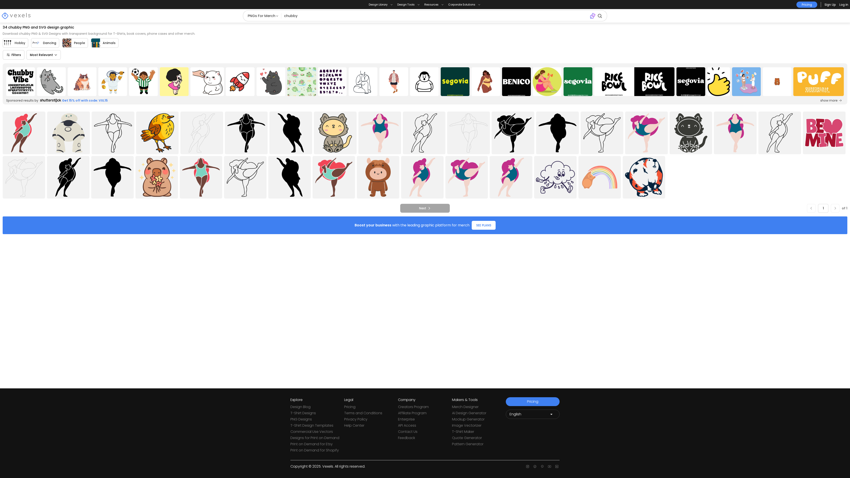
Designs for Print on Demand (314, 437)
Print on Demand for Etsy (311, 444)
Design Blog (300, 406)
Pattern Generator (467, 444)
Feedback (406, 437)
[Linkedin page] (557, 466)
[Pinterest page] (542, 466)
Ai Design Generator (469, 413)
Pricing (349, 406)
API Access (407, 425)
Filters (16, 55)
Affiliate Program (412, 413)
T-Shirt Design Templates (311, 425)
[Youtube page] (549, 466)
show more (829, 100)
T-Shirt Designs (303, 413)
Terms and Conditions (363, 413)
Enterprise (406, 419)
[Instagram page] (527, 466)
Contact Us (407, 431)
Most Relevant (41, 55)
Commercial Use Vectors (311, 431)
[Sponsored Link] (20, 81)
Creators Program (413, 406)
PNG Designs (301, 419)
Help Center (354, 425)
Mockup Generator (468, 419)
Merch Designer (465, 406)
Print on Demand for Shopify (314, 450)
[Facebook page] (535, 466)
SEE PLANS (483, 225)
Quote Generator (467, 437)
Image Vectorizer (466, 425)
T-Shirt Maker (463, 431)
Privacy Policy (355, 419)
